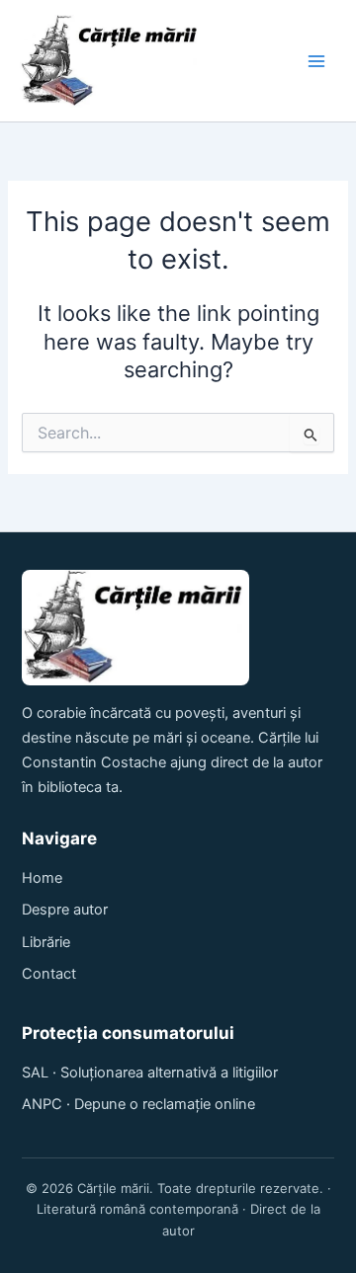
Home (42, 878)
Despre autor (65, 909)
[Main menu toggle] (316, 61)
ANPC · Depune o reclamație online (138, 1104)
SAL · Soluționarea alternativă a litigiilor (150, 1072)
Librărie (46, 942)
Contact (49, 974)
